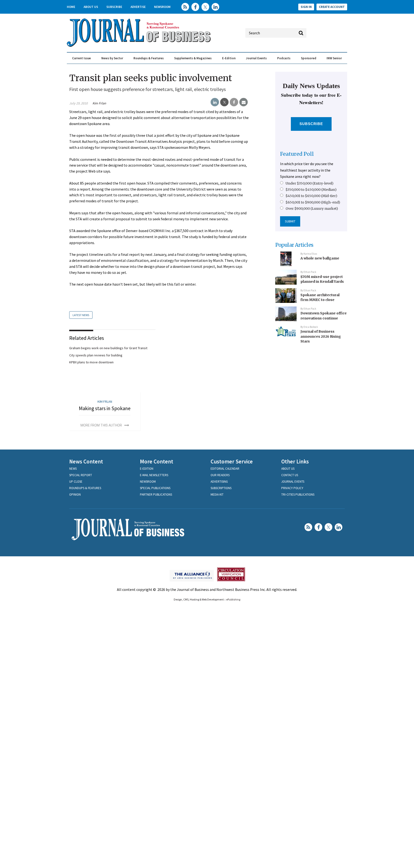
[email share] (243, 102)
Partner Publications (156, 494)
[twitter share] (224, 102)
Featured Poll (297, 154)
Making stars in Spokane (105, 408)
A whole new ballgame (319, 258)
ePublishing (233, 599)
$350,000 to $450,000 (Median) (311, 189)
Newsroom (162, 7)
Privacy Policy (292, 488)
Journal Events (256, 58)
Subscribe (114, 7)
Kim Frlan (99, 103)
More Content (156, 461)
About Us (91, 7)
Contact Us (289, 475)
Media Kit (217, 494)
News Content (86, 461)
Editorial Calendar (225, 469)
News (73, 469)
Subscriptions (221, 488)
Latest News (81, 315)
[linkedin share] (215, 102)
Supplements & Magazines (193, 58)
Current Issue (81, 58)
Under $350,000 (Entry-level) (310, 183)
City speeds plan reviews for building (95, 355)
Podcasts (283, 58)
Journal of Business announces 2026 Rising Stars (320, 336)
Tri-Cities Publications (297, 494)
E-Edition (229, 58)
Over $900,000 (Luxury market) (312, 208)
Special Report (80, 475)
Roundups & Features (148, 58)
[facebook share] (234, 102)
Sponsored (308, 58)
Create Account (332, 7)
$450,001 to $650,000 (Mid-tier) (311, 196)
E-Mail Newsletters (154, 475)
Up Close (75, 482)
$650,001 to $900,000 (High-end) (313, 202)
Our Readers (220, 475)
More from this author (101, 425)
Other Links (295, 461)
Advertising (219, 482)
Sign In (306, 7)
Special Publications (155, 488)
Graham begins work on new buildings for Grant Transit (108, 348)
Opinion (75, 494)
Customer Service (232, 461)
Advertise (138, 7)
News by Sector (112, 58)
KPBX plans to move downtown (91, 362)
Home (71, 7)
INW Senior (334, 58)
